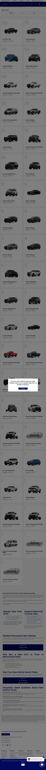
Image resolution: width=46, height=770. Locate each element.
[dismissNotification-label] (43, 757)
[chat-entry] (42, 764)
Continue (23, 388)
